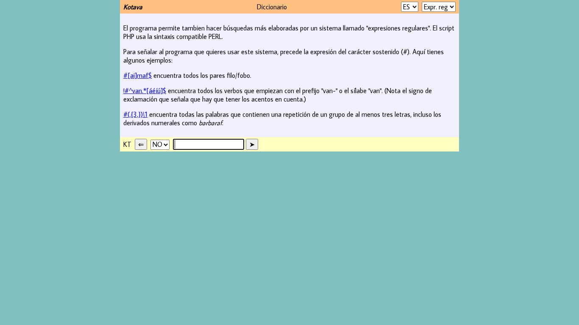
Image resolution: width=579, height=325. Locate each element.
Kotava (132, 7)
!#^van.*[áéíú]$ (144, 90)
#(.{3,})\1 (135, 114)
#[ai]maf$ (137, 75)
